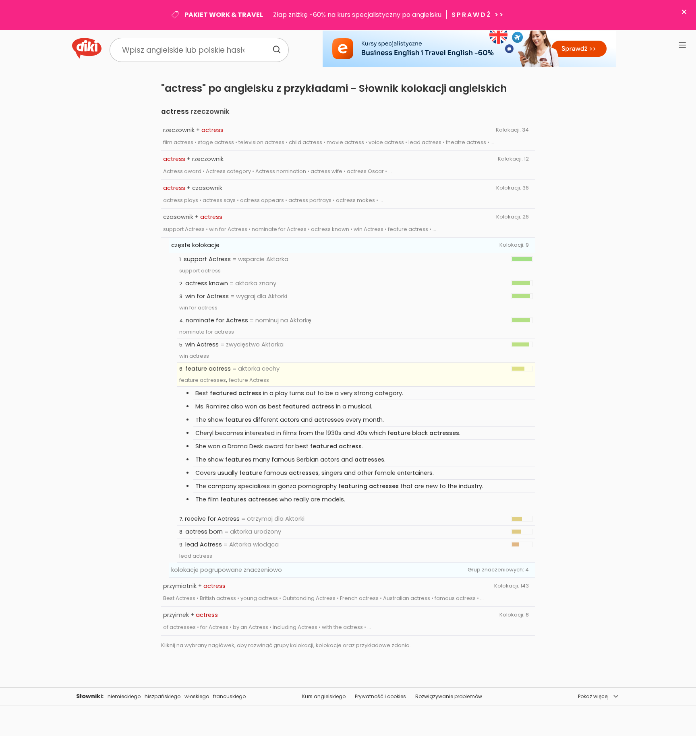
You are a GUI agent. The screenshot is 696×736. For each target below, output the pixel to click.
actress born (204, 532)
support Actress (207, 259)
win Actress (202, 344)
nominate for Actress (217, 320)
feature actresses (202, 380)
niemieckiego (124, 696)
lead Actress (203, 544)
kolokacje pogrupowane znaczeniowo (226, 570)
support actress (200, 270)
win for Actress (207, 296)
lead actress (195, 556)
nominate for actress (206, 332)
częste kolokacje (195, 245)
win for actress (198, 307)
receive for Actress (212, 519)
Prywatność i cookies (380, 696)
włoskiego (196, 696)
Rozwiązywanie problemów (448, 696)
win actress (194, 356)
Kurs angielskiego (324, 696)
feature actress (208, 369)
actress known (206, 283)
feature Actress (249, 380)
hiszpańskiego (162, 696)
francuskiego (229, 696)
